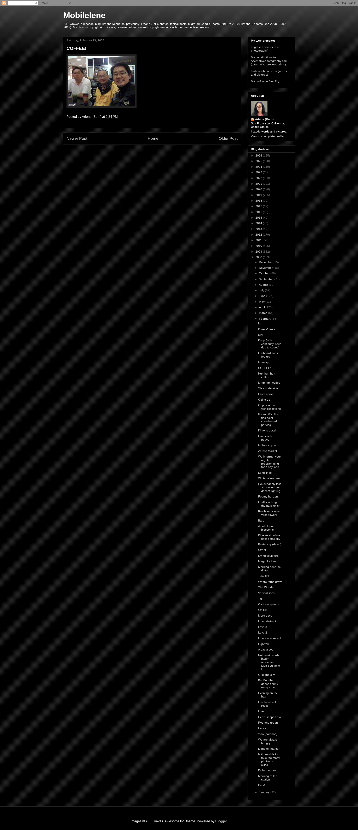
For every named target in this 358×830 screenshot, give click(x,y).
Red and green (268, 722)
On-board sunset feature (269, 354)
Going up (264, 399)
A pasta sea (265, 649)
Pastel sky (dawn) (269, 544)
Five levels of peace (266, 437)
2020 (259, 189)
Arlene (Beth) (264, 119)
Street (262, 550)
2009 (259, 251)
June (262, 296)
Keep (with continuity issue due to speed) (269, 344)
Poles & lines (266, 329)
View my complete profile (267, 136)
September (266, 279)
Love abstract (267, 621)
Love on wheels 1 (269, 638)
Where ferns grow (270, 581)
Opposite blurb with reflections (269, 407)
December (266, 262)
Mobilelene (84, 15)
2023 (259, 172)
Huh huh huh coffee (266, 375)
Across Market (267, 451)
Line (261, 711)
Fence (262, 728)
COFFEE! (264, 368)
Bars (261, 520)
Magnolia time (267, 561)
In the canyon (267, 445)
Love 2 (262, 632)
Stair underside (268, 388)
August (264, 284)
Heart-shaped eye (270, 717)
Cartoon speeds (268, 604)
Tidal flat (263, 576)
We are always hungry (267, 741)
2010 (259, 245)
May (262, 301)
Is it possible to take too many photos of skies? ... (269, 759)
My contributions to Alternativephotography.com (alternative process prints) (269, 61)
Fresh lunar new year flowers (268, 513)
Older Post (228, 138)
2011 (258, 240)
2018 (259, 200)
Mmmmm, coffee (269, 382)
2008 (259, 257)
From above (266, 394)
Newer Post (77, 138)
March (263, 312)
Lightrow (263, 644)
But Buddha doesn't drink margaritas (268, 684)
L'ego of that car (268, 748)
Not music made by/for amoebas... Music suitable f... (269, 662)
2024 (259, 166)
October (264, 273)
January (264, 792)
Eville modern (267, 770)
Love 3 (262, 627)
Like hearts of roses (267, 703)
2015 (259, 217)
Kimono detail (267, 430)
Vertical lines (266, 593)
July (262, 290)
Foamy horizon (268, 496)
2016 (259, 212)
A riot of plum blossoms (266, 527)
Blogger (221, 821)
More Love (265, 615)
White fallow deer (269, 478)
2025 (259, 161)
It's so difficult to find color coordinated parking (268, 419)
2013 (259, 228)
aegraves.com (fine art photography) (266, 48)
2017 (259, 206)
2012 (259, 234)
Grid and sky (266, 674)
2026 (259, 155)
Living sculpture (268, 555)
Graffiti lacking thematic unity (268, 503)
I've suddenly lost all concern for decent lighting (269, 487)
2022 (259, 178)
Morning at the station (267, 777)
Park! (261, 785)
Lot (260, 323)
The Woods (265, 587)
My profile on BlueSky (265, 81)
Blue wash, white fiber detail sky (269, 537)
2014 (259, 223)
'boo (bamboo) (267, 734)
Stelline (263, 610)
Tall (260, 598)
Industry (263, 362)
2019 (259, 195)
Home (153, 138)
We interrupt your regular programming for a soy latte (269, 462)
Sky (260, 334)
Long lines (265, 472)
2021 (259, 183)
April (262, 307)
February (265, 318)
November (266, 267)
